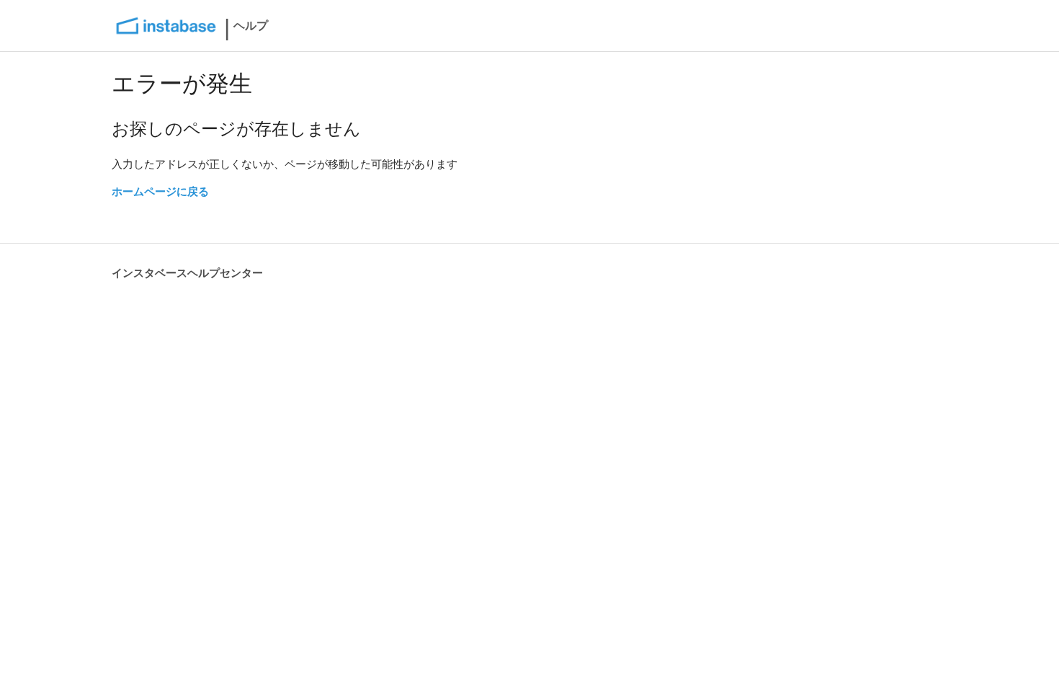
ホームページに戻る (160, 191)
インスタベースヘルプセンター (187, 273)
